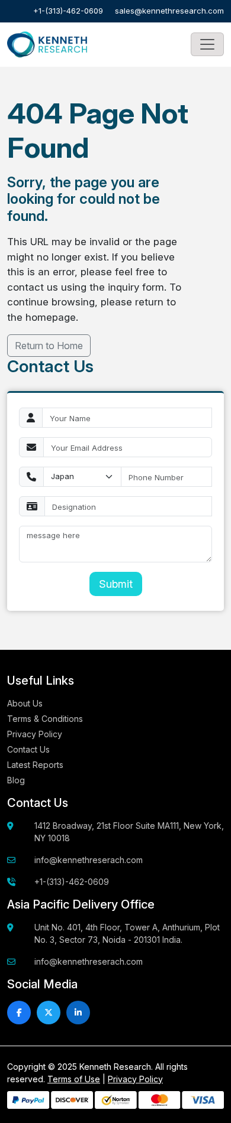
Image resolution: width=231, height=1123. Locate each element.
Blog (16, 780)
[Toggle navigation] (207, 44)
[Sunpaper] (47, 45)
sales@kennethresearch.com (169, 10)
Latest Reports (35, 765)
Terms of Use (73, 1079)
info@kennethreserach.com (88, 860)
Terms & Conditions (45, 719)
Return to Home (49, 345)
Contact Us (28, 749)
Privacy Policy (34, 734)
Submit (116, 584)
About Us (25, 703)
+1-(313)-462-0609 (68, 10)
